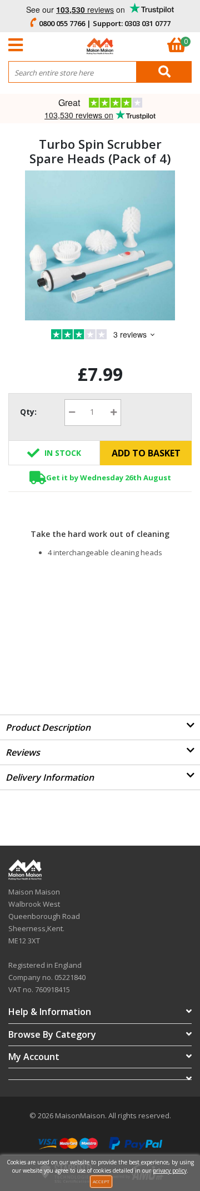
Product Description (48, 727)
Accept (101, 1181)
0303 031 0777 (147, 23)
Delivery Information (50, 777)
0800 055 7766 (62, 23)
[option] (100, 245)
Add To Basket (146, 453)
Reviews (23, 752)
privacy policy (170, 1170)
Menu (18, 45)
